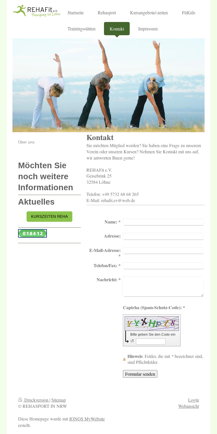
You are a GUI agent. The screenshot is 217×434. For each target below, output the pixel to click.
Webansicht (188, 406)
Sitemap (58, 400)
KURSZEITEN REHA (49, 216)
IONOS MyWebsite (87, 419)
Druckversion (36, 400)
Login (193, 400)
